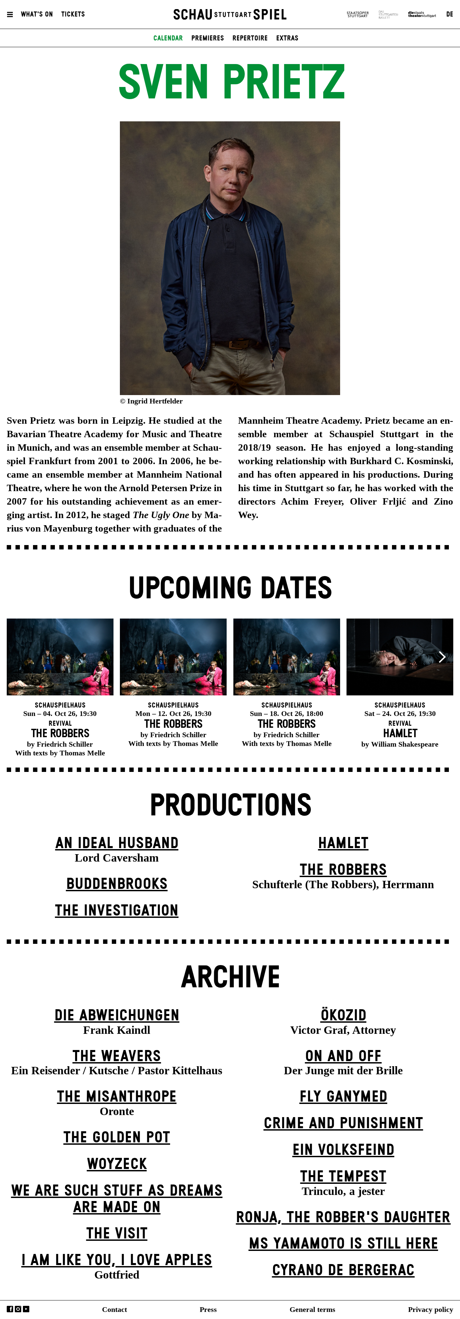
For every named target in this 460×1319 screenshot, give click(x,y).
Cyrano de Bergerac (343, 1271)
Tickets (73, 14)
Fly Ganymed (343, 1097)
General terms (312, 1309)
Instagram (18, 1309)
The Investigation (116, 911)
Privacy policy (430, 1309)
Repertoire (250, 38)
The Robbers (343, 870)
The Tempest (343, 1177)
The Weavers (116, 1057)
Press (208, 1309)
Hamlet (343, 843)
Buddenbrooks (117, 884)
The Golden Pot (116, 1138)
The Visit (116, 1234)
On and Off (343, 1057)
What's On (37, 14)
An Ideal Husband (116, 843)
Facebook (10, 1309)
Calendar (168, 38)
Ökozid (343, 1016)
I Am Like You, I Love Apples (116, 1260)
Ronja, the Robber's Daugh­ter (343, 1218)
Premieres (207, 38)
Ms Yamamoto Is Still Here (343, 1244)
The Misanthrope (116, 1097)
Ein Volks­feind (343, 1150)
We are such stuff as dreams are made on (117, 1199)
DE (449, 14)
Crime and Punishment (343, 1124)
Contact (114, 1309)
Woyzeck (117, 1164)
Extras (287, 38)
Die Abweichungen (116, 1016)
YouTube (26, 1309)
